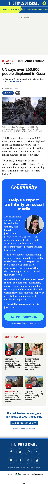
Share (9, 93)
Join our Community (10, 10)
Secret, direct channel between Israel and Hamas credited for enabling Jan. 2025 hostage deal (14, 364)
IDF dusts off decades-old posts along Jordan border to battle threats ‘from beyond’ (13, 396)
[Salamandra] (37, 474)
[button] (44, 3)
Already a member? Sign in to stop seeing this (24, 323)
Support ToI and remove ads (36, 10)
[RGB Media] (18, 474)
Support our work (24, 317)
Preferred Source (14, 81)
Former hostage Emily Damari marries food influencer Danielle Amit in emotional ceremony (33, 364)
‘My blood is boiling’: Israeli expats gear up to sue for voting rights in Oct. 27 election (34, 395)
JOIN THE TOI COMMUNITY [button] (24, 423)
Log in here (31, 428)
